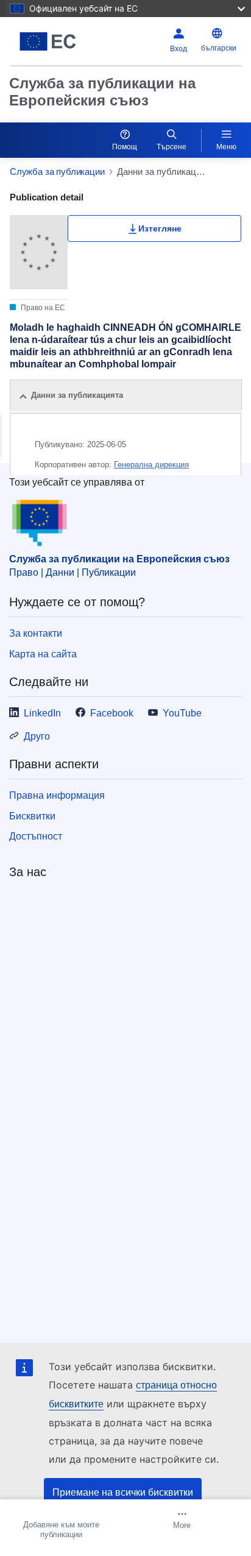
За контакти (35, 633)
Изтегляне (160, 228)
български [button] (218, 48)
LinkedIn (42, 713)
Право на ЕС (42, 307)
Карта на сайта (43, 654)
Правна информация (57, 795)
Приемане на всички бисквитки (122, 1492)
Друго (37, 736)
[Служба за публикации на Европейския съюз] (50, 41)
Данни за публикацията (77, 395)
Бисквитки (32, 816)
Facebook (111, 713)
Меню (226, 147)
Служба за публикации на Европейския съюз (102, 91)
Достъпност (35, 836)
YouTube (182, 713)
